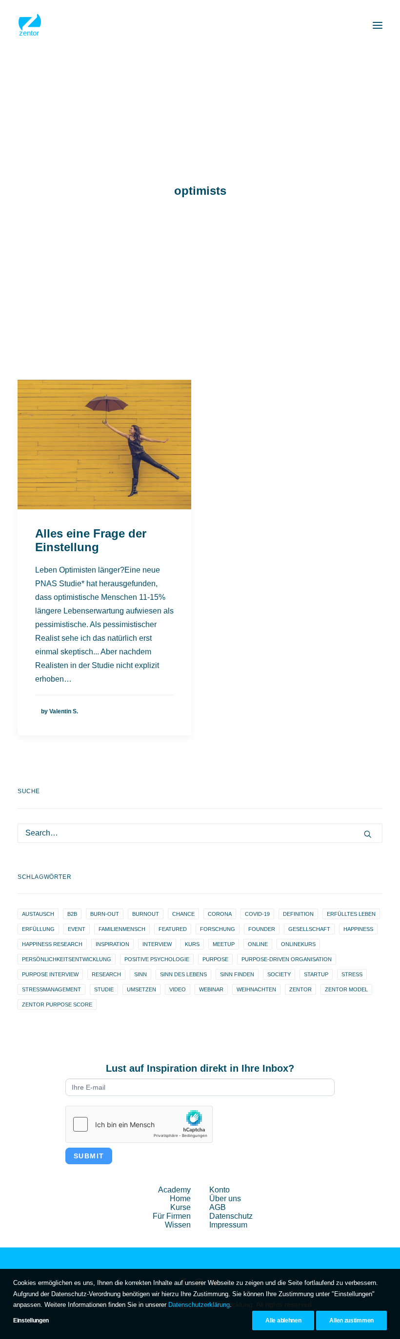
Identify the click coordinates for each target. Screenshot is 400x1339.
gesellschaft (309, 929)
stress (351, 974)
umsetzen (141, 989)
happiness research (52, 944)
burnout (145, 914)
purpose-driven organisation (286, 959)
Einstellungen (31, 1320)
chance (183, 914)
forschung (217, 929)
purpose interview (50, 974)
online (258, 944)
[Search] (200, 833)
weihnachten (256, 989)
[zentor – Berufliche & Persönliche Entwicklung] (30, 25)
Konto (219, 1190)
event (76, 929)
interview (157, 944)
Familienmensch (122, 929)
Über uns (225, 1198)
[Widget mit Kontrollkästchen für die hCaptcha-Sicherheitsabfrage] (139, 1124)
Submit (89, 1156)
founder (261, 929)
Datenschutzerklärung (199, 1304)
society (279, 974)
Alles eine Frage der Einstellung (90, 540)
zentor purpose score (57, 1004)
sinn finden (237, 974)
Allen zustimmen (351, 1320)
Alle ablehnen (283, 1320)
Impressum (228, 1225)
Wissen (178, 1225)
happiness (358, 929)
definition (298, 914)
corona (220, 914)
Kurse (180, 1207)
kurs (192, 944)
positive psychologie (156, 959)
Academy (174, 1190)
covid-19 (257, 914)
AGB (217, 1207)
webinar (211, 989)
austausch (38, 914)
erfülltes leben (351, 914)
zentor (300, 989)
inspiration (112, 944)
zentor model (346, 989)
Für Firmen (172, 1216)
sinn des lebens (183, 974)
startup (316, 974)
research (106, 974)
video (177, 989)
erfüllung (38, 929)
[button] (377, 25)
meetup (224, 944)
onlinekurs (298, 944)
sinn (140, 974)
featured (173, 929)
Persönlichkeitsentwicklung (66, 959)
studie (104, 989)
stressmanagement (51, 989)
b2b (72, 914)
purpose (215, 959)
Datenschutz (231, 1216)
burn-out (104, 914)
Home (180, 1198)
